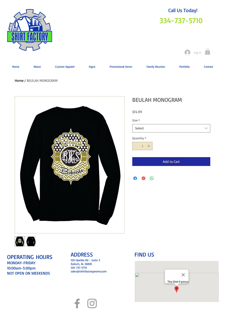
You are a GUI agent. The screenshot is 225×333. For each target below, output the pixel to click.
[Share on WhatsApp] (151, 178)
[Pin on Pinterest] (143, 178)
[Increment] (149, 146)
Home (19, 80)
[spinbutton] (142, 146)
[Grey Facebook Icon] (77, 303)
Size (136, 120)
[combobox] (171, 128)
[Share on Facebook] (135, 178)
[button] (207, 51)
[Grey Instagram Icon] (92, 303)
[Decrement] (135, 146)
